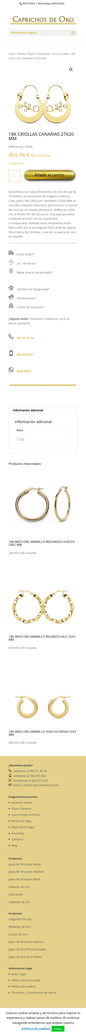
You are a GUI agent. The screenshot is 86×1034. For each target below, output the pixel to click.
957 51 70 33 (25, 338)
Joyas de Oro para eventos (26, 942)
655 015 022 (25, 354)
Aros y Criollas (60, 54)
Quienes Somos (21, 802)
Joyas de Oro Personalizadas (27, 949)
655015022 (58, 3)
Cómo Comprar (21, 808)
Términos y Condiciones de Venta (33, 992)
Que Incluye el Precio (25, 815)
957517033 (28, 3)
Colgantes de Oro (20, 919)
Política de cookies (23, 986)
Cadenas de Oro (19, 902)
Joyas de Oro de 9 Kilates (25, 957)
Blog (14, 845)
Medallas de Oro (20, 927)
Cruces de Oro (18, 934)
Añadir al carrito (49, 174)
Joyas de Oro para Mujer (25, 864)
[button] (71, 69)
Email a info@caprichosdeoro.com (35, 785)
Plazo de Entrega (22, 827)
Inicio (12, 54)
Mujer (30, 54)
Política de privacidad (25, 980)
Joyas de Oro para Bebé (24, 879)
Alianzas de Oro (19, 887)
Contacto (17, 839)
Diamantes (16, 894)
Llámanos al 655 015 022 (29, 776)
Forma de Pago (21, 821)
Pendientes (43, 54)
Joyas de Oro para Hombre (26, 871)
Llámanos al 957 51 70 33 (29, 771)
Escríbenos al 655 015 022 (30, 780)
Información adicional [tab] (28, 410)
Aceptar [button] (58, 1028)
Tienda (21, 54)
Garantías (17, 833)
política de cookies (36, 1028)
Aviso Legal (18, 974)
